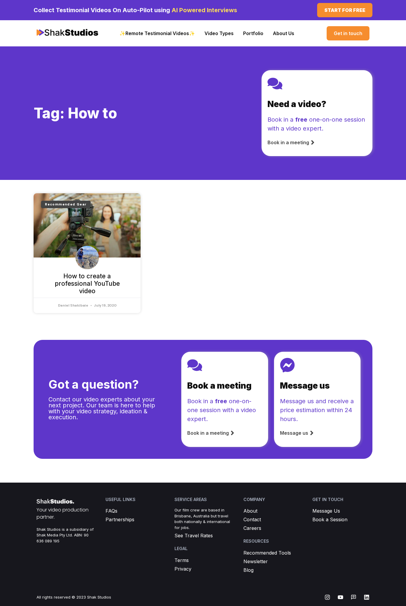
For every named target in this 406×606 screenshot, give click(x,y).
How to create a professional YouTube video (87, 283)
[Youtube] (340, 597)
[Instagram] (327, 597)
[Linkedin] (366, 597)
